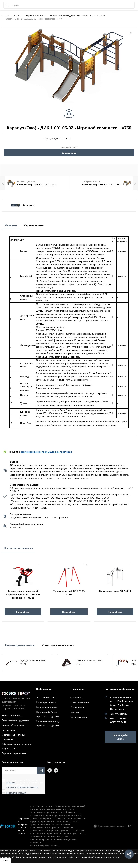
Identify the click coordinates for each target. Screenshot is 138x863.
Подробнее (23, 612)
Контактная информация (120, 689)
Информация (44, 689)
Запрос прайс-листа (120, 737)
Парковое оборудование (14, 753)
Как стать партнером (46, 707)
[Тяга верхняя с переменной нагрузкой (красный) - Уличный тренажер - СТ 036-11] (23, 575)
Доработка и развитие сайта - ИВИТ (115, 826)
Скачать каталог (78, 717)
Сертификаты (77, 707)
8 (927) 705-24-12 (118, 718)
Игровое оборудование (13, 725)
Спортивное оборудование (15, 720)
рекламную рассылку (16, 793)
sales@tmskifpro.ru (118, 714)
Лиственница (8, 730)
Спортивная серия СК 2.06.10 (115, 591)
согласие (10, 783)
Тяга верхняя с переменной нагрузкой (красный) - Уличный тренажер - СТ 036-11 (23, 594)
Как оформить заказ (46, 702)
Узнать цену (69, 152)
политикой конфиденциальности (22, 787)
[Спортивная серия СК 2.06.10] (115, 575)
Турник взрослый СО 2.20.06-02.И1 (69, 593)
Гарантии (74, 712)
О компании (77, 689)
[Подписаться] (41, 770)
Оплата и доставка (45, 697)
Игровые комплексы (12, 715)
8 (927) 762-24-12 (118, 722)
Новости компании (79, 702)
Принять (5, 860)
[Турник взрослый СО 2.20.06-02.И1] (68, 575)
